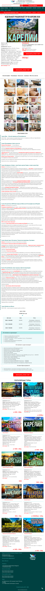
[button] (42, 588)
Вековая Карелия (27, 499)
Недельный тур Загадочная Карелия (9, 533)
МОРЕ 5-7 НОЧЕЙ (8, 10)
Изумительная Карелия (28, 467)
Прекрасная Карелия (28, 533)
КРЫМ (23, 7)
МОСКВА (34, 12)
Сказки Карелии (5, 432)
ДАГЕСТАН (39, 12)
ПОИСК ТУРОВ (4, 8)
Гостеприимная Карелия (28, 432)
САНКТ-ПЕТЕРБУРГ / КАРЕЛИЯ (25, 12)
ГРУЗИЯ (10, 7)
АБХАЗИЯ (34, 7)
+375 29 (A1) (30, 2)
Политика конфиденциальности (22, 589)
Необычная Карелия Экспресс (8, 467)
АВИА (43, 7)
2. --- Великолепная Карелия (8, 499)
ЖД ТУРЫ (39, 7)
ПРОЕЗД (2, 10)
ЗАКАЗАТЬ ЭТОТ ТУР (33, 54)
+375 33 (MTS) (20, 2)
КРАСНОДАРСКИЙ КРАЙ (17, 7)
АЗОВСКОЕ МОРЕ (29, 7)
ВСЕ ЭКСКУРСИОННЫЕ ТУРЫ (11, 12)
